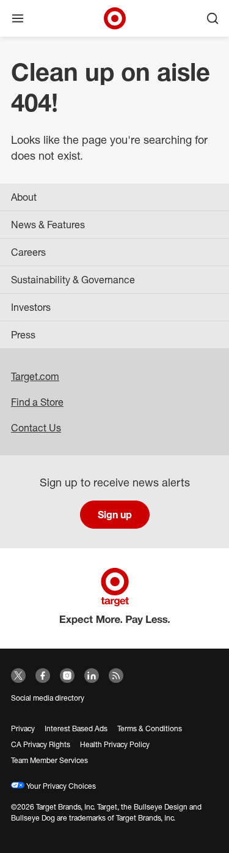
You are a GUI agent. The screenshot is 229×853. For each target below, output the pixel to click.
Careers (28, 252)
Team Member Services (49, 760)
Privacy (23, 728)
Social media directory (47, 697)
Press (23, 335)
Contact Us (36, 428)
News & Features (48, 224)
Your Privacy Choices (60, 786)
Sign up (115, 514)
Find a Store (37, 402)
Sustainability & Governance (73, 280)
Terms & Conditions (149, 728)
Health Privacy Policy (115, 744)
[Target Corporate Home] (115, 18)
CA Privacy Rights (40, 744)
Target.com (35, 376)
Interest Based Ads (76, 728)
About (24, 197)
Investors (31, 307)
